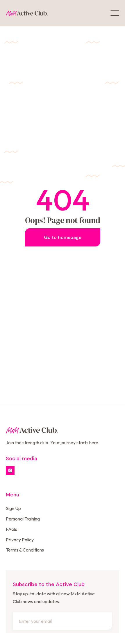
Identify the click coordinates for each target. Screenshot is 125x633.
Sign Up (13, 508)
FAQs (11, 529)
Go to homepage (62, 237)
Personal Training (23, 519)
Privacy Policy (20, 540)
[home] (27, 13)
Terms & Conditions (25, 550)
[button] (114, 13)
